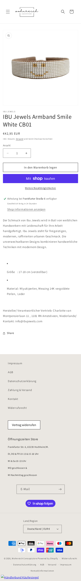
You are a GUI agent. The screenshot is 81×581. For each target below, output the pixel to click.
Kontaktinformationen (42, 570)
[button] (8, 11)
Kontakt (13, 399)
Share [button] (10, 333)
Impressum (15, 363)
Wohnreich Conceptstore (24, 558)
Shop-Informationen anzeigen (26, 209)
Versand (19, 139)
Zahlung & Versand (20, 390)
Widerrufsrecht (17, 408)
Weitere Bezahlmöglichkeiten (40, 187)
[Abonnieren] (60, 489)
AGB (10, 372)
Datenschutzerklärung (22, 381)
